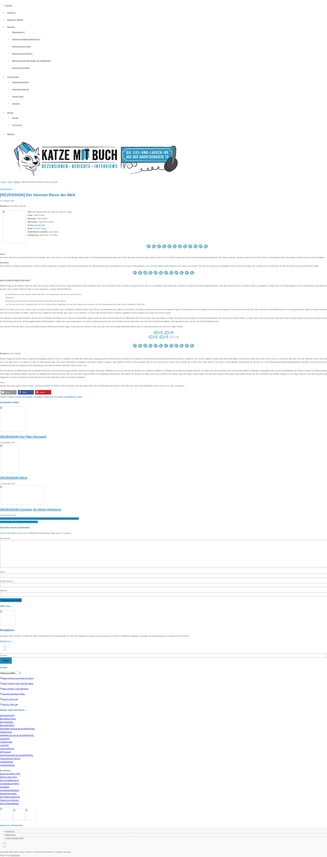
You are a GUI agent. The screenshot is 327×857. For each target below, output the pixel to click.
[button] (9, 392)
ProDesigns (15, 855)
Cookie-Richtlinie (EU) (14, 838)
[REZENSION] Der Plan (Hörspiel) (23, 436)
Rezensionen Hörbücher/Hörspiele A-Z (26, 39)
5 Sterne (18, 397)
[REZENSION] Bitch (13, 477)
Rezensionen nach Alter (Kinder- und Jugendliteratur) (31, 61)
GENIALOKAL (6, 732)
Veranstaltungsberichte (20, 89)
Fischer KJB (39, 225)
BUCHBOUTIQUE (8, 719)
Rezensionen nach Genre (21, 46)
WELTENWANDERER (9, 804)
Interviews (16, 104)
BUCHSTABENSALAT (9, 780)
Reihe (79, 397)
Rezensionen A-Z (18, 32)
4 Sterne (10, 397)
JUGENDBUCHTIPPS (9, 784)
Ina (55, 397)
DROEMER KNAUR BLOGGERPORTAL (17, 729)
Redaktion (11, 134)
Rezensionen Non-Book (21, 68)
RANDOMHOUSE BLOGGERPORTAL (16, 755)
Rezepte (10, 113)
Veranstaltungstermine (20, 82)
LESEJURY (5, 739)
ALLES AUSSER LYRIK (10, 774)
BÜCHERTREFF (7, 725)
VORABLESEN (6, 762)
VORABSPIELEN (7, 765)
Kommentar (5, 538)
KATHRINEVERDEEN (9, 790)
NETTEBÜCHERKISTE (10, 797)
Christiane (37, 397)
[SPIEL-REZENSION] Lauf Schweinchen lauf (19, 522)
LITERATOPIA (6, 742)
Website (3, 590)
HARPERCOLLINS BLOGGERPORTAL (17, 735)
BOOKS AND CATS (8, 777)
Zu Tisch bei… (17, 125)
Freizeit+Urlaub (17, 96)
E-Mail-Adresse (6, 581)
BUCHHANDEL (6, 722)
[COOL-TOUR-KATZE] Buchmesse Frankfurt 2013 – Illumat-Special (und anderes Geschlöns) (39, 518)
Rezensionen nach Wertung (22, 54)
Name (2, 572)
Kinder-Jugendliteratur (67, 397)
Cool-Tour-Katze (13, 77)
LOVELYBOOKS (7, 749)
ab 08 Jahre (27, 397)
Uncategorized (6, 189)
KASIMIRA (4, 787)
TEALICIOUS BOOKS (9, 800)
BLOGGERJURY (7, 715)
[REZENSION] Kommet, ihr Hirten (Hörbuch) (30, 509)
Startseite (8, 6)
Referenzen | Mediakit (15, 20)
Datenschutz (10, 835)
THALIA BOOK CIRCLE (10, 759)
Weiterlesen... (6, 641)
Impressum (11, 13)
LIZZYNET (4, 745)
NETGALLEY (5, 752)
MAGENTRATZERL (8, 794)
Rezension (11, 27)
